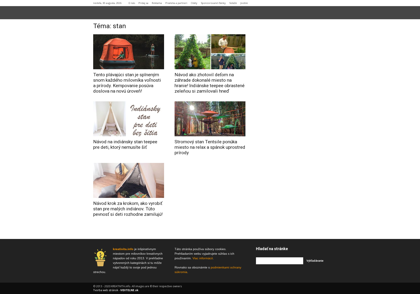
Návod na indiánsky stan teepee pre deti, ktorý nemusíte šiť (125, 144)
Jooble (244, 3)
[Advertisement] (291, 89)
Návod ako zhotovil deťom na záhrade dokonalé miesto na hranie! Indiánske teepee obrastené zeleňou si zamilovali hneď (210, 83)
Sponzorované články (213, 3)
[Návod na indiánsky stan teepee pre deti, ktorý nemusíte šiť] (128, 118)
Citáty (194, 3)
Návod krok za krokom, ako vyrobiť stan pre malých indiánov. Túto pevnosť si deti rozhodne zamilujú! (128, 209)
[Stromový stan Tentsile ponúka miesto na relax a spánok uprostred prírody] (210, 118)
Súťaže (233, 3)
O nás (131, 3)
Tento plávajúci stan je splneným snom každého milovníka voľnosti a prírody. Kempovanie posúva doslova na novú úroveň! (127, 83)
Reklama (157, 3)
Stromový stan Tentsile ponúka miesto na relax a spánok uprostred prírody (210, 147)
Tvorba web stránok (105, 290)
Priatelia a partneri (176, 3)
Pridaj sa (143, 3)
